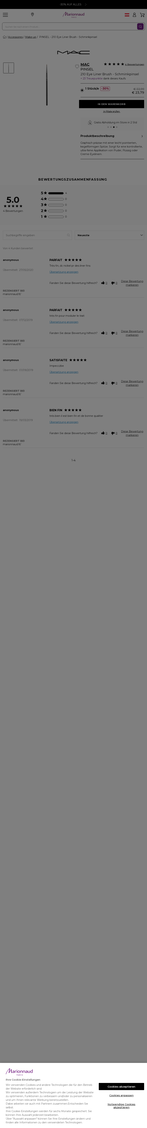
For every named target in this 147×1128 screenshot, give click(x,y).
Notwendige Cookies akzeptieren (121, 1105)
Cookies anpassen (121, 1095)
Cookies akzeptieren (122, 1086)
